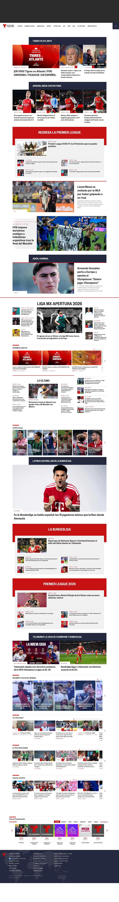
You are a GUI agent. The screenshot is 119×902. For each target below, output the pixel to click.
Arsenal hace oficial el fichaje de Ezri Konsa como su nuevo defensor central (74, 596)
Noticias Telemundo (38, 868)
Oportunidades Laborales (39, 858)
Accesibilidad (12, 868)
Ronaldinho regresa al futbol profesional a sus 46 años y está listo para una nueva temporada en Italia (94, 401)
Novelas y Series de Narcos (61, 861)
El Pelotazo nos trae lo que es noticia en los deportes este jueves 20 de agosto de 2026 (64, 734)
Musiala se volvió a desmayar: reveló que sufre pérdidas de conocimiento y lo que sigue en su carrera (85, 569)
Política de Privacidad (14, 856)
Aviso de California (14, 861)
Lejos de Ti (36, 865)
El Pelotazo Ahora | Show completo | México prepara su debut (22, 764)
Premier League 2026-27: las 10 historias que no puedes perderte (72, 144)
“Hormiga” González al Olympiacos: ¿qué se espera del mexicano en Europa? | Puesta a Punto (66, 794)
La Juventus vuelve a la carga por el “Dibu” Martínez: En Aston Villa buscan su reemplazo (85, 614)
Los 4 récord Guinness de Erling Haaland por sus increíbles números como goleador (39, 624)
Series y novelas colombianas (61, 856)
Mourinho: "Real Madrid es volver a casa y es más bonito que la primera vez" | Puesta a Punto (87, 794)
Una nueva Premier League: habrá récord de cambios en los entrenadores (85, 162)
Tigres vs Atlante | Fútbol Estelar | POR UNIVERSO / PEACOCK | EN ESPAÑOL (26, 368)
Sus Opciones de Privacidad (19, 858)
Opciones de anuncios (14, 853)
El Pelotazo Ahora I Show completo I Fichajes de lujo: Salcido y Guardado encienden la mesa (87, 764)
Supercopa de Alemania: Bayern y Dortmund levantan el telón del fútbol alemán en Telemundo (72, 541)
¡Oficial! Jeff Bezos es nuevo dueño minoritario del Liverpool (83, 624)
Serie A (49, 26)
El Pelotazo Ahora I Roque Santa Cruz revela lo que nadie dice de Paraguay (43, 764)
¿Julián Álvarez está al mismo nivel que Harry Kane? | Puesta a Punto (84, 559)
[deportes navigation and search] (116, 26)
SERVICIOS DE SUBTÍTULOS (39, 856)
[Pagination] (95, 349)
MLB (74, 26)
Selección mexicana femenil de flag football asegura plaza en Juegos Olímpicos (95, 410)
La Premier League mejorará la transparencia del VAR (84, 171)
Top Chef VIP (36, 861)
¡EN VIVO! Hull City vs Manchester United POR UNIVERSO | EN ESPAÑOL (84, 368)
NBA (69, 26)
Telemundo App (57, 865)
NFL (64, 26)
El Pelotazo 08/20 (22, 733)
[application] (59, 320)
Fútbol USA (57, 26)
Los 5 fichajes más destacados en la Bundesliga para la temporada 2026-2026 (41, 569)
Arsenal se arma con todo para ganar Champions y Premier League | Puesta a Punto (43, 794)
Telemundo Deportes (38, 870)
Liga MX (19, 26)
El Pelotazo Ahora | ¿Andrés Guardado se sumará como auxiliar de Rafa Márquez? (66, 764)
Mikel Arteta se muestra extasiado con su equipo (39, 613)
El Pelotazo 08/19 (86, 733)
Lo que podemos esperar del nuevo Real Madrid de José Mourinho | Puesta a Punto (21, 794)
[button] (59, 320)
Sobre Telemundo (13, 865)
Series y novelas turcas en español (63, 853)
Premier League (29, 26)
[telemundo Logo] (4, 854)
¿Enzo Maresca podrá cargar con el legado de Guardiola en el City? (41, 172)
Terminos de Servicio (14, 863)
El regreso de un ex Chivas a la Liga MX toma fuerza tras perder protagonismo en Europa (94, 381)
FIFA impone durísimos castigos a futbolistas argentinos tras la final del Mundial (94, 391)
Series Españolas (58, 863)
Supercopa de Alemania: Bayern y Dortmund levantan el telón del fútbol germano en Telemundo (41, 559)
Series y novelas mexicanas (61, 858)
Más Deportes (92, 26)
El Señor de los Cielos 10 (39, 863)
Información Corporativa (15, 870)
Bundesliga (40, 26)
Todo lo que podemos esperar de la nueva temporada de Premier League (41, 162)
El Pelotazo (81, 26)
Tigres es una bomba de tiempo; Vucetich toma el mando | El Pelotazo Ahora (43, 734)
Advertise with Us (37, 853)
